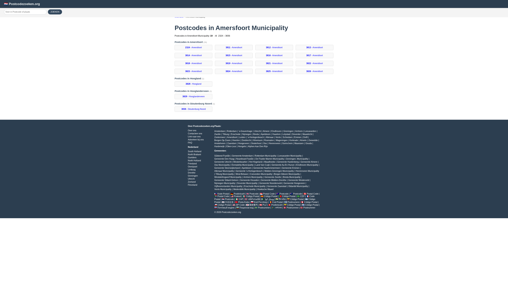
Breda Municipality (291, 177)
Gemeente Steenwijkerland (227, 168)
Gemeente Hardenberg (288, 162)
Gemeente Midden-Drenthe (273, 180)
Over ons (192, 130)
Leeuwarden (310, 131)
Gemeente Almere (309, 162)
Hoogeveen (243, 143)
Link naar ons (194, 136)
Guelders (192, 157)
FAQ (190, 143)
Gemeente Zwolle (272, 177)
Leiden (242, 137)
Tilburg (226, 134)
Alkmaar (270, 137)
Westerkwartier (240, 162)
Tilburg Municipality (225, 174)
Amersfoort (232, 137)
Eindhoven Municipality (307, 165)
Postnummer (264, 208)
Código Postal (252, 196)
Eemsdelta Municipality (242, 165)
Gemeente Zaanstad (276, 186)
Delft (305, 137)
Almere (266, 131)
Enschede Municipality (254, 186)
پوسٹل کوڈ (269, 199)
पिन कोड (282, 199)
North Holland (194, 160)
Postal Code (269, 194)
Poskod (237, 196)
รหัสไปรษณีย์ (254, 199)
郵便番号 (253, 205)
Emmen (297, 137)
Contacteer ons (195, 133)
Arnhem (299, 131)
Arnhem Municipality (253, 177)
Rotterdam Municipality (265, 156)
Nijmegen (246, 134)
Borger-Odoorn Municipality (287, 174)
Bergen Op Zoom (222, 140)
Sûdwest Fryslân (222, 156)
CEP (302, 196)
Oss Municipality (222, 165)
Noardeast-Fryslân (245, 159)
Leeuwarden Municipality (290, 156)
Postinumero (293, 202)
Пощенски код (246, 208)
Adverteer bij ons (196, 139)
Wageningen (282, 140)
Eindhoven (276, 131)
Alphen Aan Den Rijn (258, 146)
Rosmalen (269, 140)
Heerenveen (274, 143)
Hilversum (257, 140)
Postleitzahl (239, 194)
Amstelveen (219, 143)
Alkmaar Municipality (224, 171)
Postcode (254, 194)
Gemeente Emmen (291, 168)
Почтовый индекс (226, 208)
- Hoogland (193, 84)
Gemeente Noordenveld (270, 183)
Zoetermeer (219, 137)
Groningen (193, 176)
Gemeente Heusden (249, 180)
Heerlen (236, 140)
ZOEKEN (55, 12)
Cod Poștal (277, 202)
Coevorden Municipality (261, 174)
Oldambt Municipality (298, 186)
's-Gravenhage (245, 131)
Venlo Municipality (223, 189)
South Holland (194, 151)
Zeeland (192, 182)
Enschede (235, 134)
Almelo (303, 140)
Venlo (278, 137)
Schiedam (287, 137)
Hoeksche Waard (265, 189)
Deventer (296, 134)
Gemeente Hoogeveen (294, 183)
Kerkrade (293, 140)
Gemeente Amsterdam (242, 156)
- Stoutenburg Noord (193, 109)
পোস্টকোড (278, 208)
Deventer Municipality (247, 183)
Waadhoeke (269, 162)
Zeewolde (313, 140)
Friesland (192, 163)
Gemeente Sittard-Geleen (226, 180)
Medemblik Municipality (244, 189)
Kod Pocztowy (260, 202)
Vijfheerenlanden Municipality (228, 186)
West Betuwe (242, 174)
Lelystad (286, 134)
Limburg (192, 170)
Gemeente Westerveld (298, 180)
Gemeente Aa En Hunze (283, 165)
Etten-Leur (231, 146)
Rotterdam (232, 131)
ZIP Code (240, 205)
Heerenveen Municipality (307, 171)
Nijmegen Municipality (224, 183)
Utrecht (191, 179)
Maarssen (299, 143)
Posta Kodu (243, 202)
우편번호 (229, 202)
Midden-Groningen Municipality (279, 171)
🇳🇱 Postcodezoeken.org (22, 4)
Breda (256, 134)
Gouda (308, 143)
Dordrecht (246, 140)
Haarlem (276, 134)
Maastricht (307, 134)
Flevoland (192, 185)
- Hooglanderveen (193, 96)
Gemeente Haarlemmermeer (266, 168)
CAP (241, 199)
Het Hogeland (255, 162)
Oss (265, 143)
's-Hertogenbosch (255, 137)
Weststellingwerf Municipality (228, 177)
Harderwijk (219, 146)
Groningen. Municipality (297, 159)
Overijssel (192, 167)
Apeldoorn (266, 134)
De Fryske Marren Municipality (269, 159)
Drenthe (191, 173)
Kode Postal (223, 194)
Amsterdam (219, 131)
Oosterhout (256, 143)
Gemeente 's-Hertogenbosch (249, 171)
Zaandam (231, 143)
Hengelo (242, 146)
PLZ (265, 205)
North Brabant (194, 154)
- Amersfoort (193, 47)
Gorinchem (287, 143)
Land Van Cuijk (262, 165)
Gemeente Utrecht (222, 162)
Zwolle (217, 134)
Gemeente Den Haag (224, 159)
